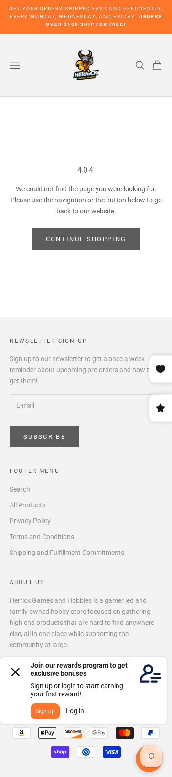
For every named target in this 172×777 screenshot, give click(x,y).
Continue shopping (86, 239)
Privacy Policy (30, 521)
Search (20, 489)
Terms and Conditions (42, 537)
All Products (27, 505)
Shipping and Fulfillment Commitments (67, 552)
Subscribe (44, 436)
